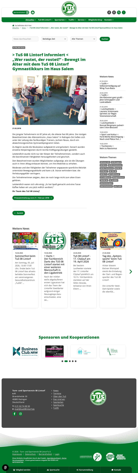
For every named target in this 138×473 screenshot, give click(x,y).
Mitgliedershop (95, 20)
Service (81, 20)
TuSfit (71, 20)
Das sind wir (59, 399)
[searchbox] (25, 38)
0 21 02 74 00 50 (22, 406)
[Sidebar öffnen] (124, 12)
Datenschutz (30, 454)
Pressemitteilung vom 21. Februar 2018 (31, 198)
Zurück (20, 213)
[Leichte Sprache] (33, 12)
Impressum (17, 454)
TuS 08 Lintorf (44, 20)
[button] (62, 361)
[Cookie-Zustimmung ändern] (5, 467)
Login (57, 454)
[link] (25, 270)
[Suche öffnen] (119, 12)
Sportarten (60, 20)
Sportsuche (58, 405)
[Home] (69, 8)
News (24, 28)
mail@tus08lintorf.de (24, 409)
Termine (57, 393)
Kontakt (108, 20)
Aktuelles (30, 20)
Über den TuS (59, 396)
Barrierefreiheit (45, 454)
